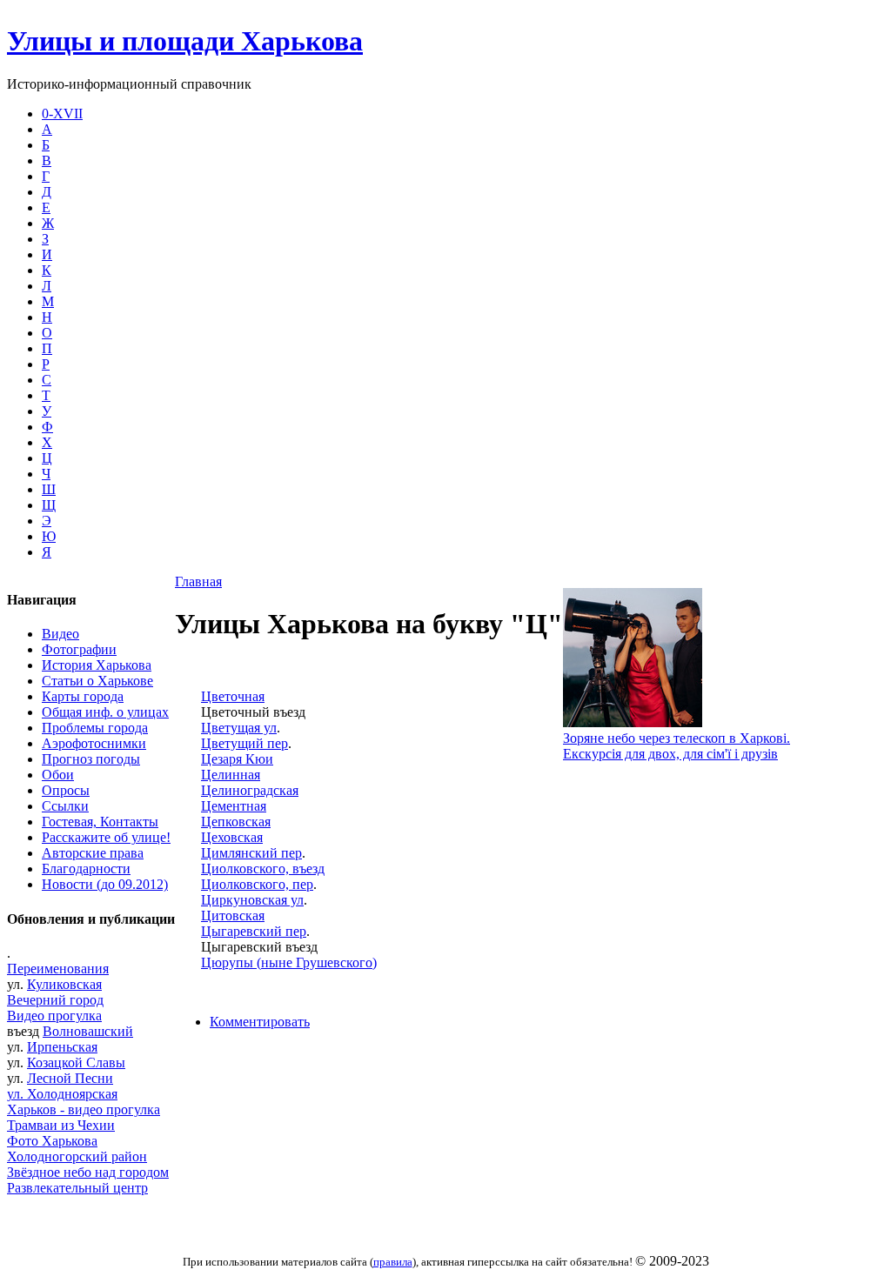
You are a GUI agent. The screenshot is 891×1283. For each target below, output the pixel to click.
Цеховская (232, 837)
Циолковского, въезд (263, 868)
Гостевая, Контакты (100, 821)
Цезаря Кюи (237, 759)
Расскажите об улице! (106, 837)
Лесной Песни (70, 1078)
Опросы (66, 790)
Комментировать (260, 1021)
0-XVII (62, 113)
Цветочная (233, 696)
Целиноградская (249, 790)
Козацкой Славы (76, 1062)
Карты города (83, 696)
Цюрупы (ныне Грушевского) (289, 962)
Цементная (233, 806)
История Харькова (96, 665)
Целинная (230, 774)
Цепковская (236, 821)
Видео (60, 633)
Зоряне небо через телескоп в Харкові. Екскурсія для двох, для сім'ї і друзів (676, 746)
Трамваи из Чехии (61, 1125)
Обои (58, 774)
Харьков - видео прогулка (83, 1109)
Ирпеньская (62, 1046)
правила (392, 1261)
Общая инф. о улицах (105, 712)
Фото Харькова (52, 1140)
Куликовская (64, 984)
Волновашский (88, 1031)
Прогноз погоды (91, 759)
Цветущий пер (244, 743)
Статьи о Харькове (97, 680)
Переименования (58, 968)
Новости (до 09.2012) (105, 884)
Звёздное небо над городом (88, 1172)
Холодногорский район (77, 1156)
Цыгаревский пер (253, 931)
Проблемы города (95, 727)
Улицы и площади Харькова (185, 41)
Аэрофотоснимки (94, 743)
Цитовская (233, 915)
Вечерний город (55, 999)
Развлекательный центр (77, 1187)
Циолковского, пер (257, 884)
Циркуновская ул (252, 899)
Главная (198, 581)
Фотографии (79, 649)
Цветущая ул (239, 727)
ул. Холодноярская (62, 1093)
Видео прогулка (54, 1015)
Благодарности (86, 868)
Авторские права (93, 852)
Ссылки (65, 806)
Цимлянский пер (251, 852)
